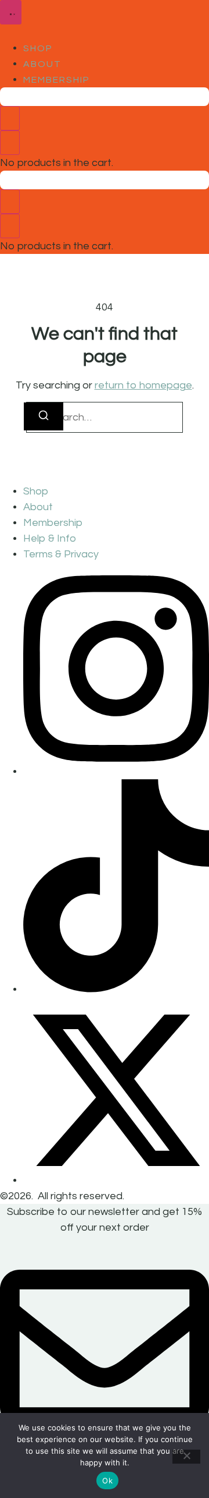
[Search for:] (104, 417)
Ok (107, 1480)
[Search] (43, 416)
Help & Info (49, 538)
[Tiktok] (116, 989)
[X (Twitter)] (116, 1180)
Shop (38, 48)
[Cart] (10, 118)
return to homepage (143, 385)
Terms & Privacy (61, 554)
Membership (56, 79)
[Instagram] (116, 771)
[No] (186, 1457)
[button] (10, 12)
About (42, 64)
